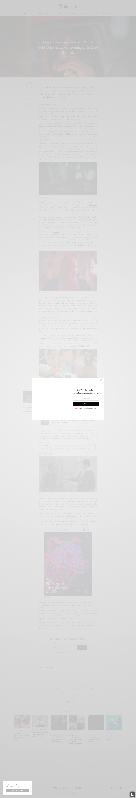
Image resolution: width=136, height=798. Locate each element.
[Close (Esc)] (101, 381)
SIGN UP (86, 403)
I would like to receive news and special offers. (87, 408)
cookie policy (16, 786)
